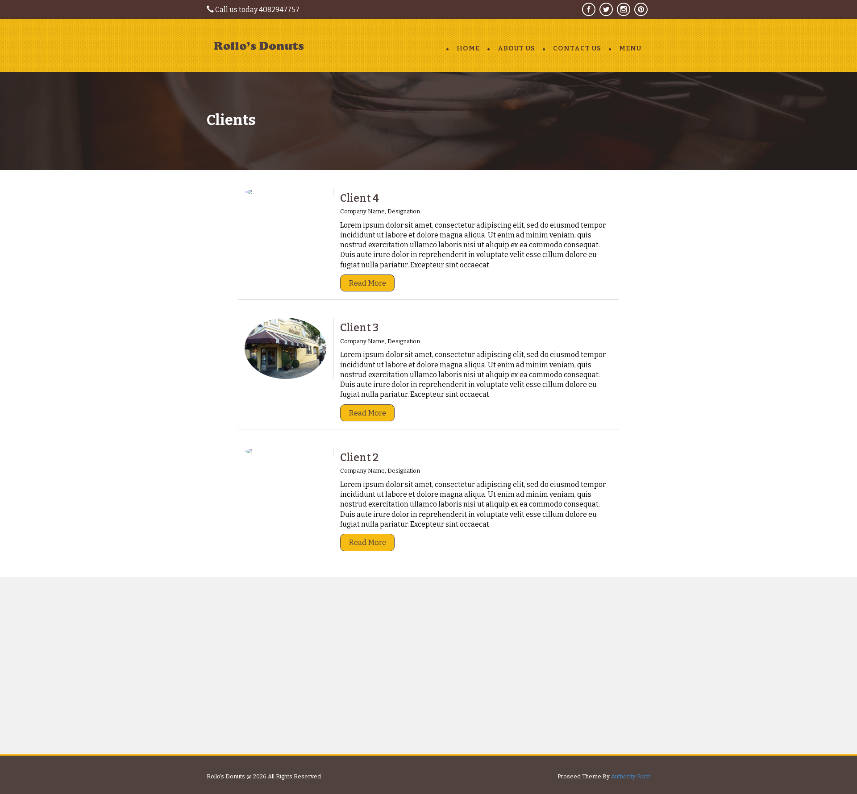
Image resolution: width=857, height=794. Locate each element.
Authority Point (630, 776)
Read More (367, 283)
